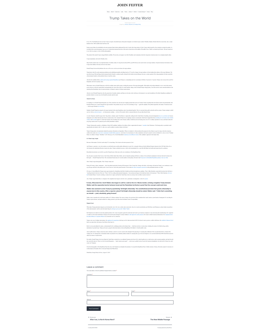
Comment (90, 274)
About (112, 11)
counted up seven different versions (131, 134)
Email (133, 291)
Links (122, 11)
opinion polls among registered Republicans (109, 79)
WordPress (169, 327)
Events (148, 11)
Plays (152, 11)
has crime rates (164, 116)
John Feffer (94, 327)
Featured (131, 24)
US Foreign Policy (137, 24)
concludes (145, 125)
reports (146, 178)
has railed (94, 119)
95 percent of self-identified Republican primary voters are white (154, 157)
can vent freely (101, 106)
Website (89, 299)
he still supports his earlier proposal (135, 214)
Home (108, 11)
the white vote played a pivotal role (139, 167)
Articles (130, 11)
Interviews (117, 11)
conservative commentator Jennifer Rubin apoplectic (109, 133)
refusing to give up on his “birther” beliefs (120, 208)
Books (135, 11)
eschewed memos (98, 112)
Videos (125, 11)
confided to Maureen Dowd (167, 220)
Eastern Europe (141, 11)
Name (89, 291)
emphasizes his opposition (112, 220)
